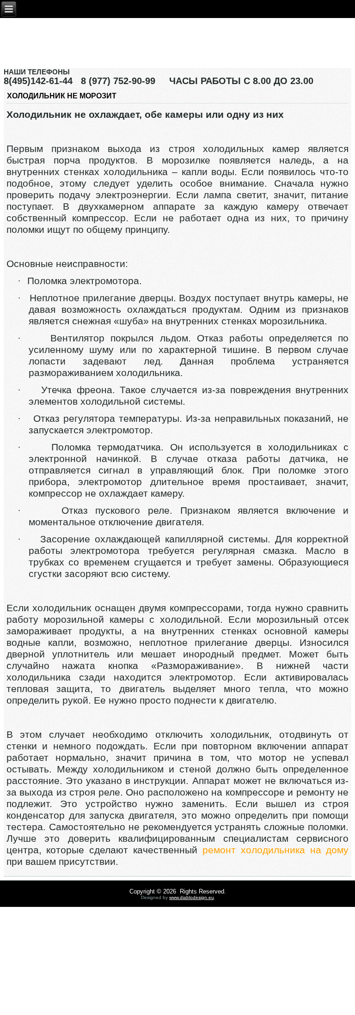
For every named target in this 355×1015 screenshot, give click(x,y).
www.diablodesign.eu (191, 897)
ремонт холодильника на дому (275, 850)
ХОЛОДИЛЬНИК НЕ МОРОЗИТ (61, 96)
